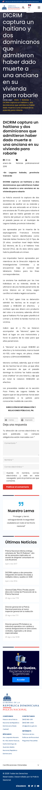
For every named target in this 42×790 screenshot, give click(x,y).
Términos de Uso (28, 734)
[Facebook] (29, 786)
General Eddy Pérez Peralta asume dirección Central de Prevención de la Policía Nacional (20, 592)
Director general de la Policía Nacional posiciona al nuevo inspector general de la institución (19, 609)
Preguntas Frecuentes (30, 741)
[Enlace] (13, 7)
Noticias (19, 163)
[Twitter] (32, 786)
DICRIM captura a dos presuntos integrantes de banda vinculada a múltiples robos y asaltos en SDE (19, 575)
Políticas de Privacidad (30, 737)
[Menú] (39, 7)
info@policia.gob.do (29, 726)
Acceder (21, 679)
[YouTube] (38, 786)
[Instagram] (35, 786)
